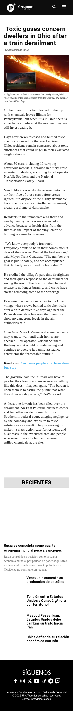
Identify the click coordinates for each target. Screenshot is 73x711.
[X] (29, 461)
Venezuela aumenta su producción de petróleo (45, 580)
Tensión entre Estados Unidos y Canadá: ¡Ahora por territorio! (46, 600)
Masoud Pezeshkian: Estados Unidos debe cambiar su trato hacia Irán (44, 621)
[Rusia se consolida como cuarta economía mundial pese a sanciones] (36, 516)
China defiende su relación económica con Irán (47, 639)
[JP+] (20, 7)
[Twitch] (57, 681)
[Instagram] (22, 681)
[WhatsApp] (47, 461)
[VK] (56, 461)
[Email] (65, 461)
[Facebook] (20, 461)
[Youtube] (36, 681)
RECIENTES (36, 482)
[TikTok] (43, 681)
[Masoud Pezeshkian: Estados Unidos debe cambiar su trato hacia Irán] (13, 620)
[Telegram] (38, 461)
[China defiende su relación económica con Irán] (13, 642)
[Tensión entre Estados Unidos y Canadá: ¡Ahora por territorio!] (13, 601)
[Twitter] (29, 681)
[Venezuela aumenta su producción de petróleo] (13, 583)
